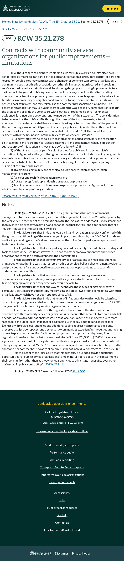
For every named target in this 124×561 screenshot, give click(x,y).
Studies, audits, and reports (62, 445)
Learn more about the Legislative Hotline (62, 431)
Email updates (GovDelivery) (62, 530)
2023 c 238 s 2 (12, 196)
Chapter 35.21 (70, 21)
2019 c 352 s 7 (31, 196)
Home (6, 21)
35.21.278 (46, 345)
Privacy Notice (81, 553)
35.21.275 (8, 29)
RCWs (43, 21)
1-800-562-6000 (62, 417)
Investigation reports (62, 482)
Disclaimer (61, 553)
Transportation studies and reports (62, 467)
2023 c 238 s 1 (54, 364)
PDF (8, 38)
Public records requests (62, 507)
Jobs (62, 500)
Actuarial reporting (62, 460)
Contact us (62, 522)
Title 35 (54, 21)
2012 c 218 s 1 (50, 196)
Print (115, 21)
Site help (62, 515)
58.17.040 (78, 371)
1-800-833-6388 (75, 423)
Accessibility (62, 493)
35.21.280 (43, 29)
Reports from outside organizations (62, 474)
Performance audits (62, 452)
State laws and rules (24, 21)
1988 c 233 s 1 (69, 196)
